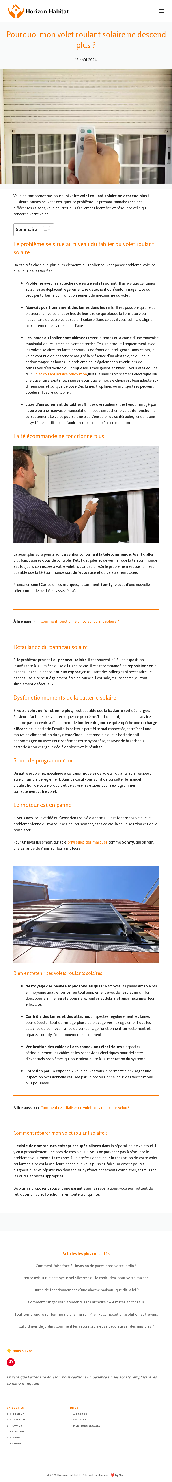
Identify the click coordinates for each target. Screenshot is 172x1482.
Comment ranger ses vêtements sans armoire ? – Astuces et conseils (86, 1302)
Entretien (17, 1420)
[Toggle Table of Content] (44, 230)
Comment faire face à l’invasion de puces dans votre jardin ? (86, 1266)
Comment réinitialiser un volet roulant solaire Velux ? (85, 1107)
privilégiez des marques (88, 842)
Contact (79, 1420)
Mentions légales (87, 1426)
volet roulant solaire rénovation (60, 374)
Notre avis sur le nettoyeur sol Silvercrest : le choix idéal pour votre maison (86, 1278)
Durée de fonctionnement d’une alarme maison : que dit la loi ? (86, 1290)
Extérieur (17, 1432)
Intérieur (17, 1414)
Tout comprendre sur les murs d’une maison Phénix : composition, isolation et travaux (86, 1314)
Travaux (16, 1426)
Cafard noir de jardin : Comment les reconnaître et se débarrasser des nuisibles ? (86, 1326)
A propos (80, 1414)
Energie (16, 1444)
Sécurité (16, 1438)
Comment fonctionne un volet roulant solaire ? (80, 621)
